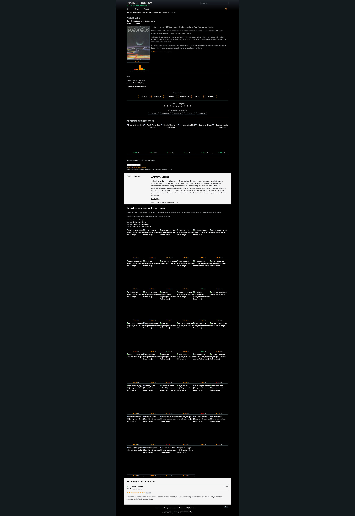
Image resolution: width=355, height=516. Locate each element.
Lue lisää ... (155, 199)
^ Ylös (226, 507)
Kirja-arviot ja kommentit (141, 481)
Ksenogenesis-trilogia (141, 224)
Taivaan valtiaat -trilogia (142, 226)
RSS (187, 508)
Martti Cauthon (137, 487)
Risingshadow (139, 3)
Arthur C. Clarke (133, 23)
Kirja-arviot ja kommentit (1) (136, 86)
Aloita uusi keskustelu (134, 165)
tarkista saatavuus (165, 52)
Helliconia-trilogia (139, 222)
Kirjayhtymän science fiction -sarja (141, 21)
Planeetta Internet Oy (184, 511)
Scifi (128, 76)
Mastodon (182, 508)
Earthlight (136, 83)
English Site (192, 508)
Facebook (172, 508)
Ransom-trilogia (139, 220)
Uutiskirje (166, 508)
